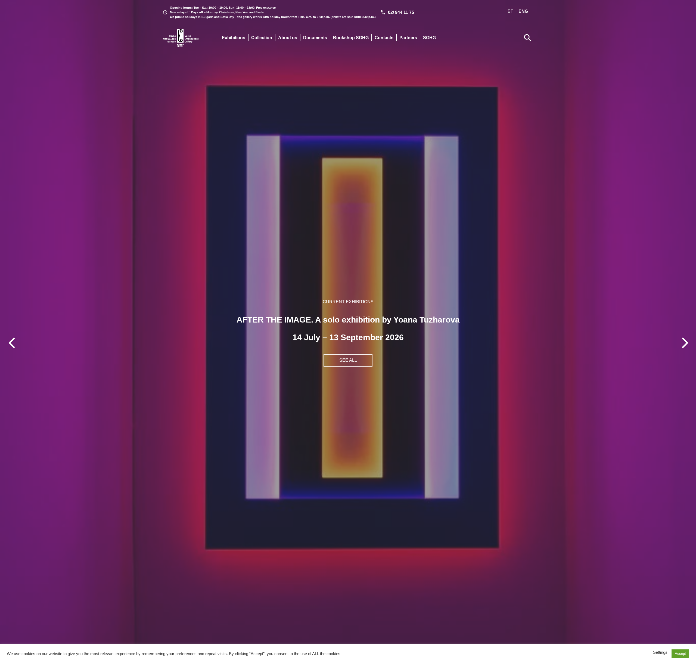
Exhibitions (233, 37)
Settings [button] (660, 652)
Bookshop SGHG (351, 37)
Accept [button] (680, 654)
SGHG (429, 37)
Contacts (384, 37)
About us (287, 37)
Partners (408, 37)
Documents (315, 37)
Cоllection (261, 37)
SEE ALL (348, 360)
